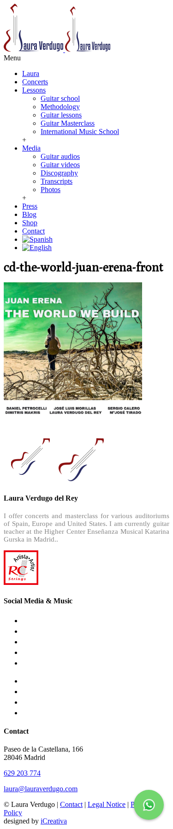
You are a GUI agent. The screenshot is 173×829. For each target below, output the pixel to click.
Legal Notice (106, 804)
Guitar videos (60, 165)
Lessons (34, 90)
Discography (59, 173)
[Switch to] (37, 239)
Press (29, 206)
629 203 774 (22, 773)
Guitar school (60, 98)
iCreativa (54, 821)
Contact (33, 231)
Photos (50, 189)
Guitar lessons (61, 115)
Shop (29, 223)
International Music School (80, 131)
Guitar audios (60, 156)
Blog (29, 214)
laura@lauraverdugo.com (41, 789)
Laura (30, 73)
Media (31, 148)
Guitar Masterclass (68, 123)
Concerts (35, 82)
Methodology (60, 107)
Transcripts (56, 181)
